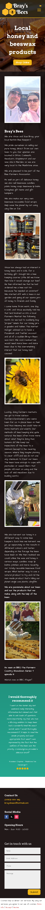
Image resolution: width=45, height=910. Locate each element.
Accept (9, 907)
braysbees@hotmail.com (16, 803)
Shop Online (22, 62)
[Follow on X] (12, 817)
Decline (16, 907)
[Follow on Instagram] (16, 817)
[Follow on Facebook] (6, 817)
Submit (34, 892)
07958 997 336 (12, 799)
